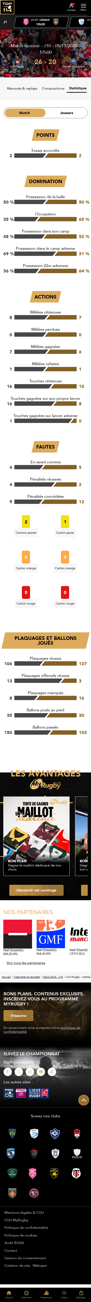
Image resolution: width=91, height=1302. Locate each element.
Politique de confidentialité (26, 1227)
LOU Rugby (17, 66)
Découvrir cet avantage (36, 890)
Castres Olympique (73, 66)
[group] (41, 22)
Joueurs (66, 113)
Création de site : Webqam (25, 1265)
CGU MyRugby (16, 1220)
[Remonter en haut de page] (83, 1100)
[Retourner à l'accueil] (7, 15)
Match (24, 113)
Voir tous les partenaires (26, 963)
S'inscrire (18, 1015)
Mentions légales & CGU (24, 1212)
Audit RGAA (14, 1242)
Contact (10, 1250)
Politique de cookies (20, 1235)
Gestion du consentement (25, 1258)
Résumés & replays (22, 88)
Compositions (53, 88)
